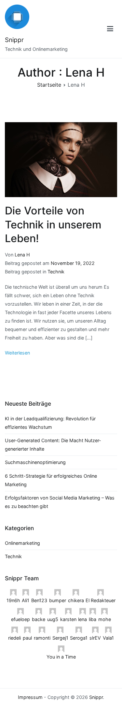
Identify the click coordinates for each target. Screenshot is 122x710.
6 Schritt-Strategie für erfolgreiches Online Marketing (51, 480)
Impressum (30, 697)
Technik (55, 271)
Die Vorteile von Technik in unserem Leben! (53, 224)
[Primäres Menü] (110, 29)
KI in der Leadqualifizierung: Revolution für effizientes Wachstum (50, 423)
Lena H (22, 254)
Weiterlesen (17, 352)
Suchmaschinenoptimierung (35, 462)
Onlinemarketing (22, 543)
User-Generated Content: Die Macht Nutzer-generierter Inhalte (53, 445)
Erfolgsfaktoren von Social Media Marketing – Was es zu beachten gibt (60, 502)
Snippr (14, 40)
